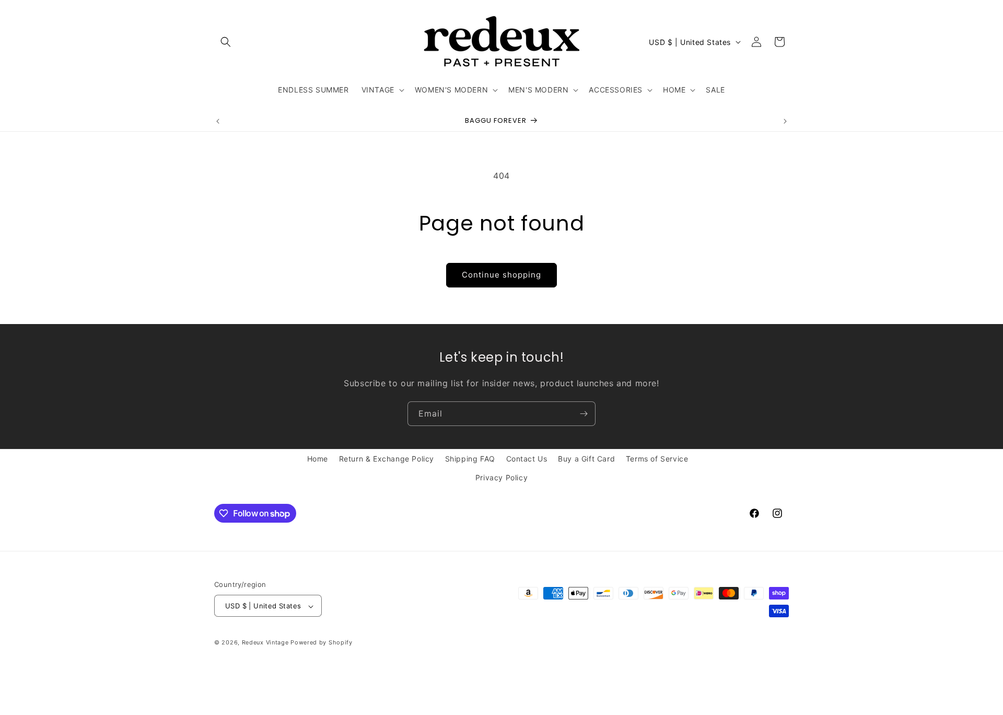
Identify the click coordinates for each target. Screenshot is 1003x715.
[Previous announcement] (217, 121)
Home (317, 458)
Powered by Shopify (321, 643)
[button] (225, 41)
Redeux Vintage (265, 643)
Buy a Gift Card (586, 458)
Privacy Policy (501, 476)
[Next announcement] (785, 121)
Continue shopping (501, 275)
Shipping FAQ (470, 458)
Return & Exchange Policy (386, 458)
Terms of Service (657, 458)
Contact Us (526, 458)
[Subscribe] (583, 413)
